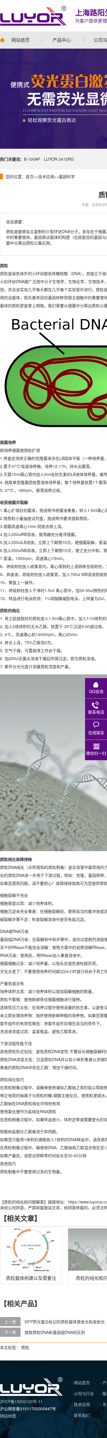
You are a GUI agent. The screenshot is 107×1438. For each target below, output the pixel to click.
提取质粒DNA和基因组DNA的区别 (55, 1332)
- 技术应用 (80, 1404)
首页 (30, 176)
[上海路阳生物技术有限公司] (33, 16)
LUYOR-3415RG (59, 159)
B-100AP (32, 159)
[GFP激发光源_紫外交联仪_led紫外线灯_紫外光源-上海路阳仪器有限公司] (31, 1394)
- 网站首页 (80, 1382)
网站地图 (8, 1416)
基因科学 (67, 176)
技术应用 (46, 176)
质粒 (25, 1347)
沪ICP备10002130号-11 (21, 1401)
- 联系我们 (80, 1415)
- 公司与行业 (82, 1393)
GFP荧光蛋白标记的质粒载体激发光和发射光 (65, 1321)
